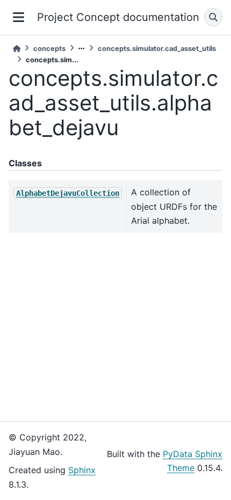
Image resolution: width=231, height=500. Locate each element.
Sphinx (82, 470)
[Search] (213, 17)
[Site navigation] (18, 17)
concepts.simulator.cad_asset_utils (157, 49)
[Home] (16, 48)
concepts (49, 49)
